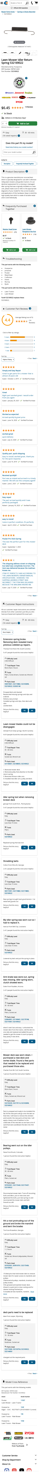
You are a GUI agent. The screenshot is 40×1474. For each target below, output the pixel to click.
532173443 (16, 1185)
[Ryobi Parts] (29, 1433)
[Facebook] (6, 1470)
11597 (23, 1400)
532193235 (8, 1103)
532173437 (25, 1185)
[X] (21, 1470)
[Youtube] (29, 1470)
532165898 (25, 684)
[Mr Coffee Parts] (29, 1438)
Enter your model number (13, 152)
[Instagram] (14, 1470)
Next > (35, 358)
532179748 (25, 1019)
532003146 (16, 686)
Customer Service (9, 1455)
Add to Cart (24, 123)
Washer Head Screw (10, 229)
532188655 (16, 764)
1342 (22, 1421)
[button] (2, 3)
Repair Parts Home (8, 12)
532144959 (8, 1351)
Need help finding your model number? (19, 147)
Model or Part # (16, 3)
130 (22, 1414)
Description (7, 164)
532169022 (8, 686)
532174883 (25, 891)
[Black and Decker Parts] (8, 1433)
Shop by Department (11, 1460)
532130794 (16, 1349)
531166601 (8, 764)
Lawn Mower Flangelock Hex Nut (29, 230)
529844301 (8, 1019)
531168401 (16, 1019)
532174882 (16, 684)
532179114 (16, 1103)
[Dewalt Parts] (18, 1433)
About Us (6, 1464)
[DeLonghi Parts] (18, 1438)
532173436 (25, 1265)
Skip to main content (19, 23)
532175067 (8, 1022)
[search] (27, 3)
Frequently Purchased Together (25, 164)
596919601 (8, 684)
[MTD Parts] (8, 1438)
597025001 (8, 1185)
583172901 (8, 891)
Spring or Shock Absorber (26, 12)
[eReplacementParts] (6, 3)
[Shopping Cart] (36, 3)
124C (22, 1407)
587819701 (16, 1265)
